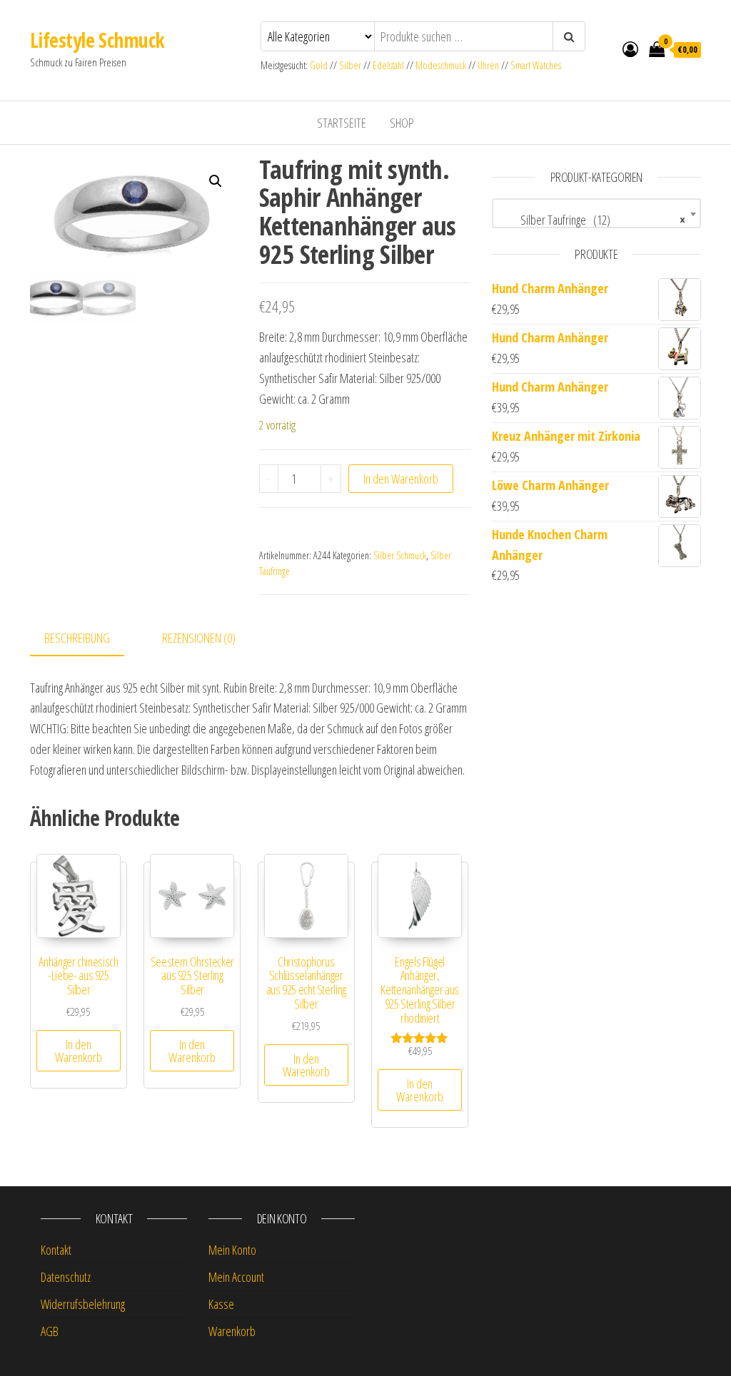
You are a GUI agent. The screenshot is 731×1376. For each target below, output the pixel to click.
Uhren (488, 65)
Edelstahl (388, 65)
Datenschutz (66, 1276)
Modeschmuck (440, 65)
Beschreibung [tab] (77, 637)
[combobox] (596, 213)
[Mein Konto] (630, 48)
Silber (350, 65)
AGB (50, 1331)
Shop (402, 122)
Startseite (341, 122)
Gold (320, 65)
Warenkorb (232, 1331)
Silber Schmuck (399, 555)
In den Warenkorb (400, 478)
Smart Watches (535, 65)
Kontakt (56, 1249)
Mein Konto (232, 1249)
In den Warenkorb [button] (78, 1051)
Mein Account (236, 1276)
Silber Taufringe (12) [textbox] (592, 219)
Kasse (221, 1304)
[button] (215, 181)
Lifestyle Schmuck (97, 39)
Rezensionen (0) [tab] (199, 637)
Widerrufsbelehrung (83, 1304)
